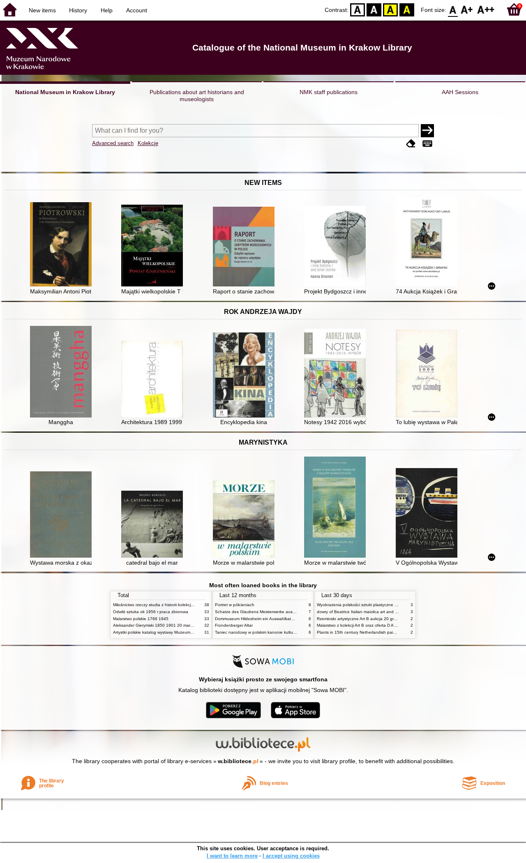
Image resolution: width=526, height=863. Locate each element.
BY (406, 9)
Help (107, 10)
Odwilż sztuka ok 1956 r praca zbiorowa (150, 611)
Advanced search (113, 143)
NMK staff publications (329, 92)
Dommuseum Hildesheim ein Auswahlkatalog (257, 618)
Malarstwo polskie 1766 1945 (140, 618)
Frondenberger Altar (234, 625)
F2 (486, 9)
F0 (453, 9)
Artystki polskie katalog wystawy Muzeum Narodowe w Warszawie (174, 632)
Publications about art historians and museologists (197, 95)
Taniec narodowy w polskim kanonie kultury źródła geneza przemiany (280, 632)
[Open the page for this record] (63, 245)
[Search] (427, 130)
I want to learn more (232, 856)
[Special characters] (427, 144)
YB (390, 9)
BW (374, 9)
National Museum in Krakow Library (65, 92)
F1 (467, 9)
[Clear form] (411, 144)
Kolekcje (148, 143)
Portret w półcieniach (234, 604)
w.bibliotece (238, 761)
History (78, 10)
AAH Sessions (460, 92)
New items (42, 10)
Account (136, 10)
